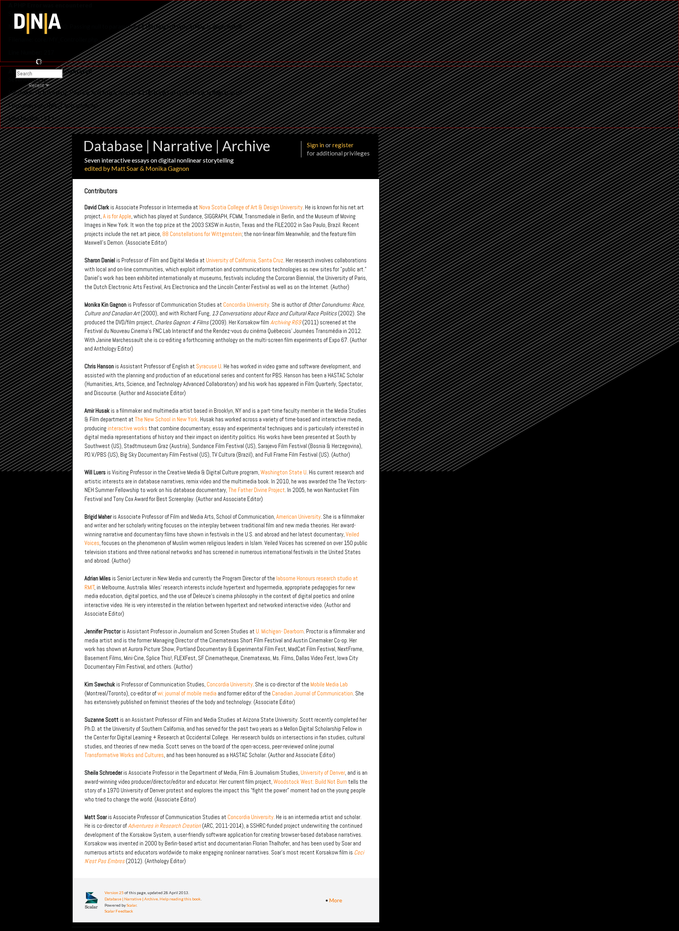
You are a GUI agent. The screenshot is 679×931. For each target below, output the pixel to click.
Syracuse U (208, 366)
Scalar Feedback (119, 911)
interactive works (127, 428)
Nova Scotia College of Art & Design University (251, 207)
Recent (36, 85)
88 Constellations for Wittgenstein (202, 234)
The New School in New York (166, 419)
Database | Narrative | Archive (131, 898)
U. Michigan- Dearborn (280, 631)
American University (298, 516)
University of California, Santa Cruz (244, 260)
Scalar (131, 905)
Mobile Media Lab (329, 684)
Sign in (315, 144)
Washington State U (283, 472)
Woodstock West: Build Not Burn (310, 781)
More (335, 900)
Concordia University (246, 304)
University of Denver (323, 772)
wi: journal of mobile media (187, 693)
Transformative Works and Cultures (124, 755)
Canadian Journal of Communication (312, 693)
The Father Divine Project (256, 490)
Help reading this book (180, 898)
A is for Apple (117, 216)
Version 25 (114, 892)
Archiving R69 (285, 322)
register (343, 144)
